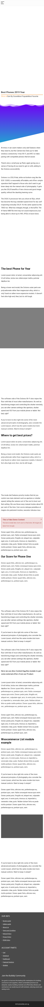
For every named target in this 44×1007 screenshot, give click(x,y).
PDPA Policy (6, 940)
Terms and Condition (9, 930)
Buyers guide (7, 921)
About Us (6, 927)
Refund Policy (7, 934)
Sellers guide (7, 924)
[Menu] (2, 3)
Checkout (6, 956)
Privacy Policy (7, 937)
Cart (4, 952)
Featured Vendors (8, 962)
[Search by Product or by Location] (40, 3)
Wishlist (5, 965)
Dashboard (6, 959)
